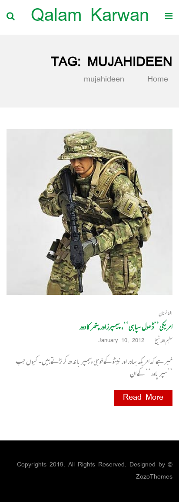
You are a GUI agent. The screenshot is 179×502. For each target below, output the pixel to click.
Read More (143, 398)
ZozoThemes (154, 477)
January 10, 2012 (121, 341)
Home (155, 80)
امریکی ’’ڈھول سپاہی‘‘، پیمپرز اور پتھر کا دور (126, 326)
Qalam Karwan (90, 17)
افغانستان (165, 313)
